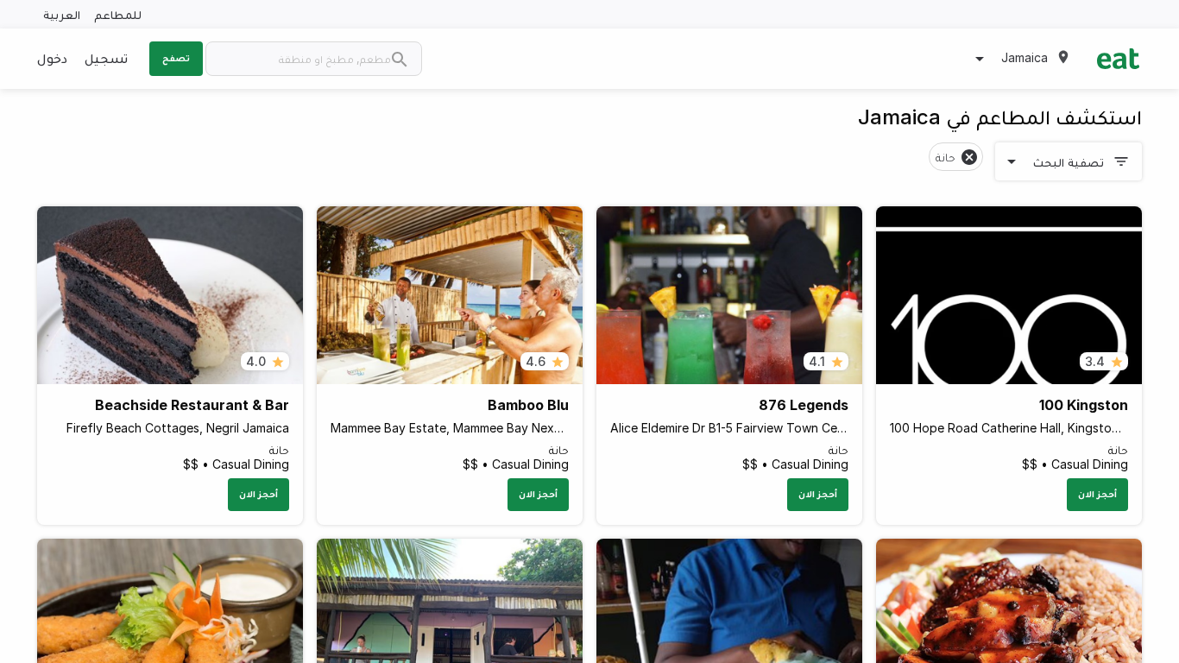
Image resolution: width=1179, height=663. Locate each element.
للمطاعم (118, 14)
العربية (61, 14)
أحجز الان (1097, 494)
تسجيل (106, 57)
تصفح (176, 58)
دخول (52, 57)
